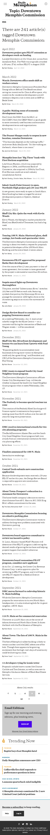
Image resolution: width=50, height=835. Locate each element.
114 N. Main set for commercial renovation (24, 616)
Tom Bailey (8, 253)
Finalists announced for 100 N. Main (21, 452)
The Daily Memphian (17, 828)
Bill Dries (7, 104)
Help (7, 813)
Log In (18, 813)
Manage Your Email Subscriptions (25, 731)
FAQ (36, 828)
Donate (25, 832)
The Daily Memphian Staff (13, 507)
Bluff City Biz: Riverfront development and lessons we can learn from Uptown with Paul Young (25, 344)
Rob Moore (28, 178)
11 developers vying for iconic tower (20, 663)
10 (21, 699)
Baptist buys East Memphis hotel (20, 751)
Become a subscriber (12, 807)
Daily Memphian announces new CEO (21, 761)
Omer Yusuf (8, 656)
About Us (32, 830)
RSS (4, 22)
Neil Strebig (8, 68)
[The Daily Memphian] (25, 4)
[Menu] (5, 4)
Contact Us (29, 828)
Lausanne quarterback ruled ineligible (21, 782)
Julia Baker (8, 306)
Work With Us (23, 830)
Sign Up (25, 724)
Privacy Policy (42, 830)
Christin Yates (18, 178)
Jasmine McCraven (11, 151)
